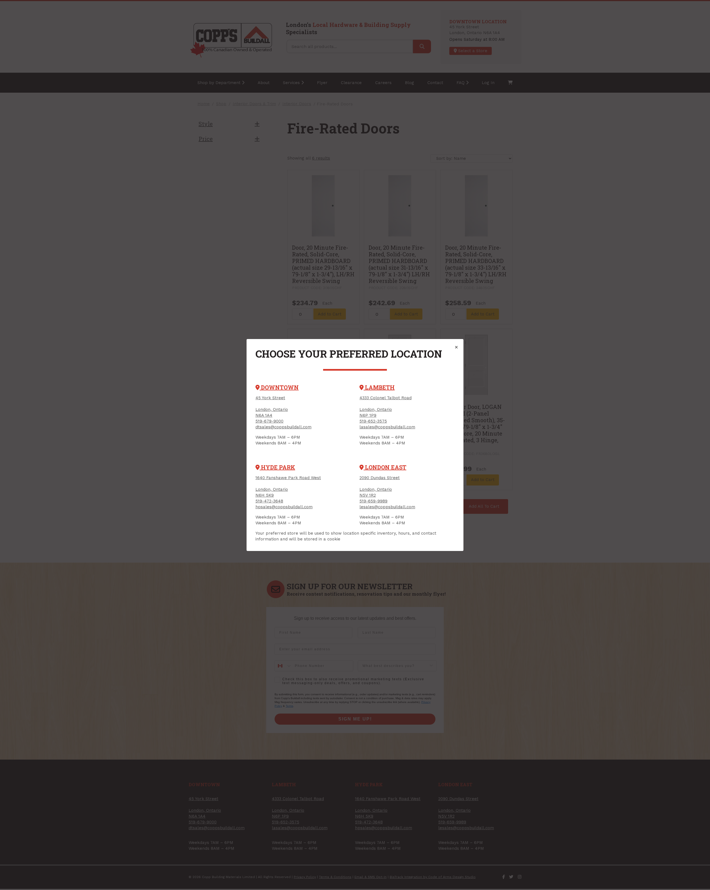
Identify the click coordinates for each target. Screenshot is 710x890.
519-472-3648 (269, 501)
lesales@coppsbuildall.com (387, 506)
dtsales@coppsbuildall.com (283, 426)
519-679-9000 (269, 421)
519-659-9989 (373, 501)
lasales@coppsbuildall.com (387, 426)
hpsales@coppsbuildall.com (284, 506)
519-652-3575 (373, 421)
